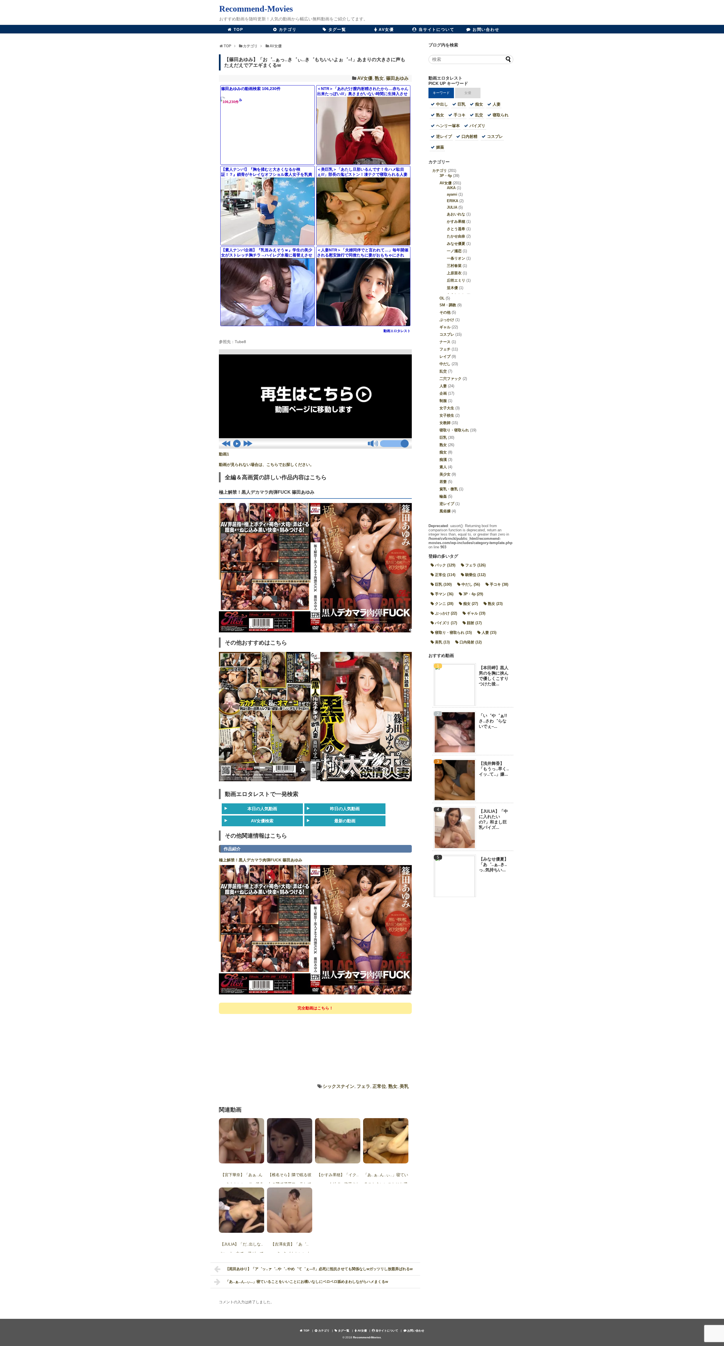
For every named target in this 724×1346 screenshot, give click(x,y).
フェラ (363, 1086)
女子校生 (446, 415)
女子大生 (446, 408)
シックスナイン (338, 1086)
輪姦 (443, 496)
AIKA (451, 188)
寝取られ (500, 115)
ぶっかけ (446, 320)
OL (442, 298)
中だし (445, 364)
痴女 (479, 104)
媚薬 (440, 147)
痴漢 (443, 459)
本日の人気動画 (262, 808)
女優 (467, 93)
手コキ (460, 115)
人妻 (497, 104)
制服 (443, 401)
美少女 (445, 474)
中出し (442, 104)
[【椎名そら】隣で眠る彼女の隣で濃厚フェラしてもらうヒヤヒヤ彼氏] (289, 1140)
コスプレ (495, 136)
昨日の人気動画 (345, 808)
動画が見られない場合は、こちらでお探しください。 (266, 464)
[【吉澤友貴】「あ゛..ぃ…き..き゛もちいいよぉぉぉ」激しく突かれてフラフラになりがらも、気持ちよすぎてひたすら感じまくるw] (289, 1210)
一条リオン (456, 258)
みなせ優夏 (456, 243)
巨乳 (462, 104)
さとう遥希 (456, 229)
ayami (452, 194)
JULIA (452, 207)
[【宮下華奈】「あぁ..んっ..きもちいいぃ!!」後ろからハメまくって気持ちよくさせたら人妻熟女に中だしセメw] (241, 1140)
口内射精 (469, 136)
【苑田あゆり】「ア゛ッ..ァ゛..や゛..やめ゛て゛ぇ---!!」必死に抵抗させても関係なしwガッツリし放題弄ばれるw (319, 1269)
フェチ (445, 349)
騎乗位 (475, 575)
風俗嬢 (445, 511)
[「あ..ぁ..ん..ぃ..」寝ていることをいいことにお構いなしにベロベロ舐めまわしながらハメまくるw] (385, 1140)
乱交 (479, 115)
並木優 (452, 288)
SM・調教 (447, 305)
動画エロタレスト (397, 331)
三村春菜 (454, 266)
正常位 (379, 1086)
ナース (445, 342)
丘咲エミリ (456, 280)
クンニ (444, 604)
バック (445, 565)
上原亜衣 (454, 273)
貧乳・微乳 (448, 489)
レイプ (445, 356)
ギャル (445, 327)
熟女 (379, 78)
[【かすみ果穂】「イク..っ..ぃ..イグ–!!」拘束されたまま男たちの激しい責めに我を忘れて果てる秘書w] (337, 1140)
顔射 (474, 623)
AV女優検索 (262, 820)
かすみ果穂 (456, 221)
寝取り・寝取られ (454, 430)
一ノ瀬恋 (454, 251)
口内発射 (471, 642)
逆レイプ (444, 136)
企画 (443, 393)
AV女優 (364, 78)
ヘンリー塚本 (448, 125)
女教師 (445, 423)
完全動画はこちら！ (315, 1008)
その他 (445, 312)
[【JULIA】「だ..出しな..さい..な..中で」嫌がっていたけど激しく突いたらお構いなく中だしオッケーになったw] (241, 1210)
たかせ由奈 (456, 236)
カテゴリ (439, 170)
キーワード (441, 93)
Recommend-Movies (256, 8)
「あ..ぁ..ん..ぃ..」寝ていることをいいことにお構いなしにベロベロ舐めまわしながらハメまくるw (306, 1281)
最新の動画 (344, 820)
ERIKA (452, 201)
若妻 (443, 482)
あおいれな (456, 214)
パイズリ (477, 125)
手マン (444, 594)
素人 (443, 467)
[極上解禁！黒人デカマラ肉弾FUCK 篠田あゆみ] (315, 993)
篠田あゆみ (397, 78)
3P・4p (445, 176)
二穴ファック (450, 378)
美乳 (404, 1086)
